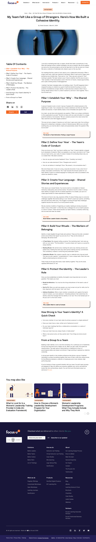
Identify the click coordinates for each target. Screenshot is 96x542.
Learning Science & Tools (73, 487)
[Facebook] (8, 107)
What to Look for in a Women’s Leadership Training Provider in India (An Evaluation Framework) (19, 407)
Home (25, 13)
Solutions (26, 2)
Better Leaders (32, 451)
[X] (17, 107)
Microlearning (50, 460)
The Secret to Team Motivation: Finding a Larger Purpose (59, 135)
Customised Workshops (34, 484)
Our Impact (69, 463)
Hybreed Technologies (43, 538)
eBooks (68, 484)
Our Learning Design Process (74, 451)
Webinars (68, 502)
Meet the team (70, 457)
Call (25, 112)
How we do (46, 2)
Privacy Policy (17, 537)
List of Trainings (32, 463)
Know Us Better (70, 454)
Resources (71, 2)
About (63, 2)
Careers (68, 466)
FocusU (50, 370)
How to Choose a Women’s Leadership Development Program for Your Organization (46, 407)
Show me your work (35, 438)
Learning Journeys (33, 490)
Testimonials (69, 472)
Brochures (68, 490)
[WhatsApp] (21, 107)
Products (55, 2)
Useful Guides (69, 499)
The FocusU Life (70, 469)
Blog (30, 13)
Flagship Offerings (33, 481)
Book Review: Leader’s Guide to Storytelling (55, 218)
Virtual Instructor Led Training (54, 454)
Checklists (68, 493)
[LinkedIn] (12, 107)
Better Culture (31, 457)
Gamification (50, 466)
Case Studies (50, 457)
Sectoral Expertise (71, 460)
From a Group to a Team (14, 97)
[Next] (88, 413)
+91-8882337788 (60, 538)
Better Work (31, 460)
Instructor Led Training (52, 451)
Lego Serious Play (51, 463)
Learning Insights (48, 9)
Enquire (11, 112)
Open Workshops (32, 487)
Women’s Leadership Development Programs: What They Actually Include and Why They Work (74, 407)
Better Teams (31, 454)
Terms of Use (9, 537)
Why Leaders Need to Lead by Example (54, 304)
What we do (35, 2)
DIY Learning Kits (51, 484)
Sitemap (24, 537)
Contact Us (85, 2)
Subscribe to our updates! (59, 438)
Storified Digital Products (53, 481)
